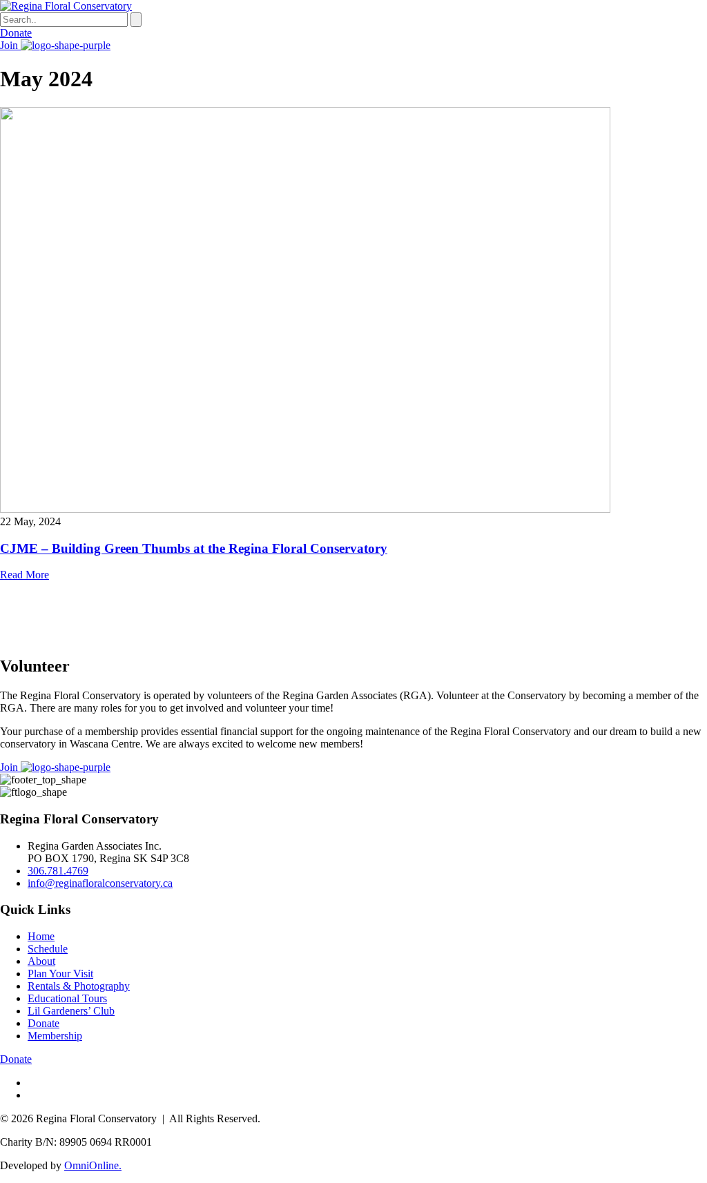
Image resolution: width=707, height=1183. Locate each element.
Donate (16, 33)
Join (10, 45)
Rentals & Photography (79, 986)
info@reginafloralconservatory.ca (100, 883)
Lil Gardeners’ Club (71, 1011)
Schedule (48, 949)
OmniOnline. (93, 1165)
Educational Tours (67, 998)
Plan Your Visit (60, 973)
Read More (24, 574)
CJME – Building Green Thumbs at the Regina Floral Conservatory (193, 548)
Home (41, 936)
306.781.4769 (58, 871)
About (41, 961)
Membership (55, 1036)
